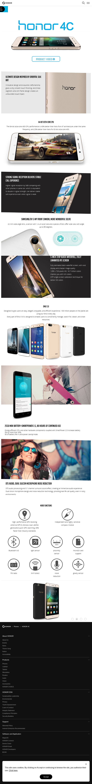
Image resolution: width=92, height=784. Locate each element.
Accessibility (6, 654)
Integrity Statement (8, 710)
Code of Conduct (7, 707)
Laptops (5, 666)
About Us (5, 640)
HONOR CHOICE (8, 687)
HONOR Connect (8, 741)
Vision (4, 681)
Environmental (7, 699)
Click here (13, 770)
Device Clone (6, 743)
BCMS (4, 752)
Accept (46, 777)
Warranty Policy (7, 725)
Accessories (6, 684)
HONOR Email (7, 746)
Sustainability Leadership (10, 696)
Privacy (4, 702)
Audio (4, 678)
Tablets (4, 669)
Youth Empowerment (9, 705)
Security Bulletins (8, 716)
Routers (5, 675)
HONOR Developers (9, 749)
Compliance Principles (9, 713)
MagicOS (5, 738)
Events (4, 643)
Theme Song (6, 648)
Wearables (5, 672)
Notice (4, 651)
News (4, 646)
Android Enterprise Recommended (13, 728)
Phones (4, 664)
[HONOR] (8, 627)
